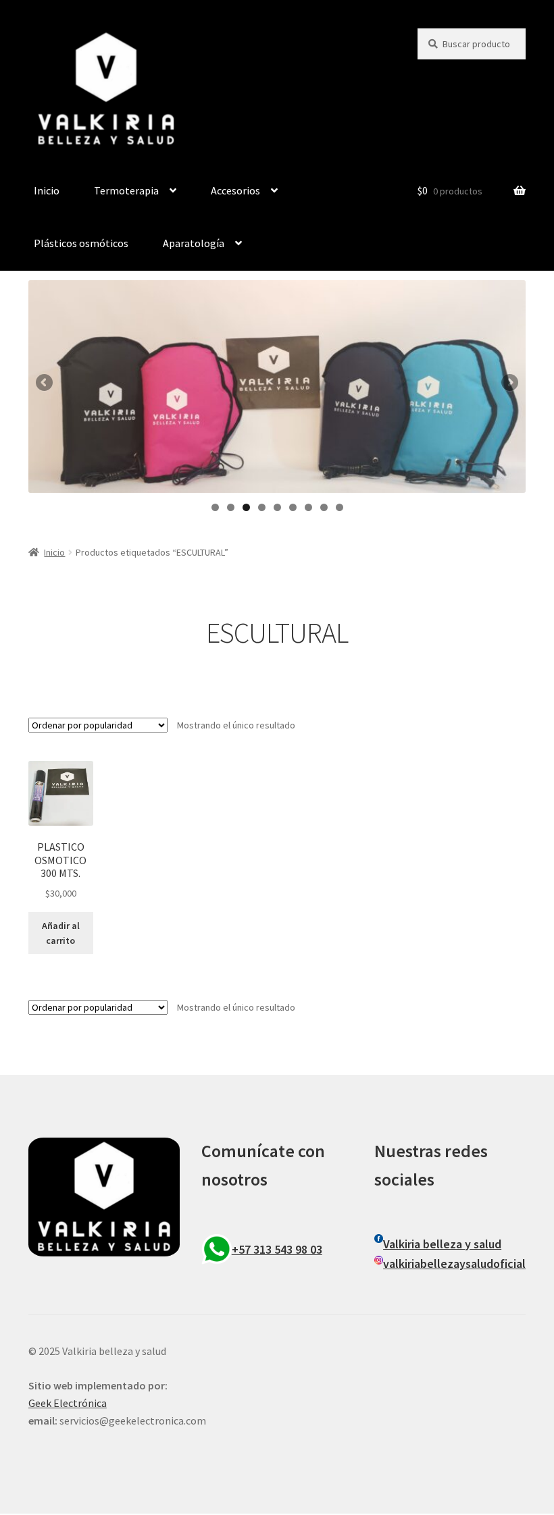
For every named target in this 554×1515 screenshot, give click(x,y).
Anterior (45, 383)
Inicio (46, 190)
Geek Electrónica (67, 1403)
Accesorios (235, 190)
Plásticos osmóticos (81, 243)
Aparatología (193, 243)
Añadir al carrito (61, 933)
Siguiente (509, 383)
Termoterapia (126, 190)
